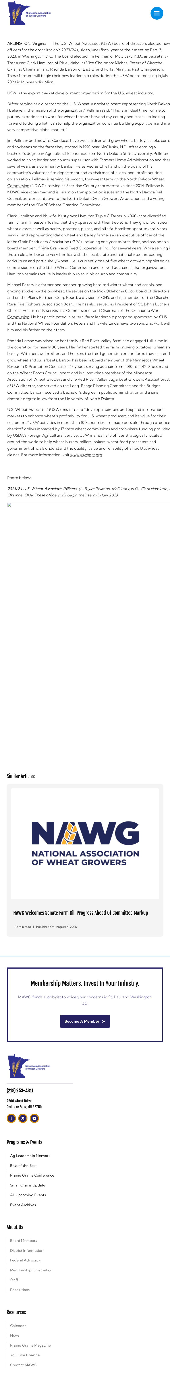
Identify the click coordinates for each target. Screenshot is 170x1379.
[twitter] (22, 1126)
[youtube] (34, 1126)
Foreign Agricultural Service (52, 435)
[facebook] (11, 1126)
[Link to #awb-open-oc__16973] (157, 13)
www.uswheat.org (86, 454)
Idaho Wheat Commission (69, 267)
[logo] (29, 1063)
